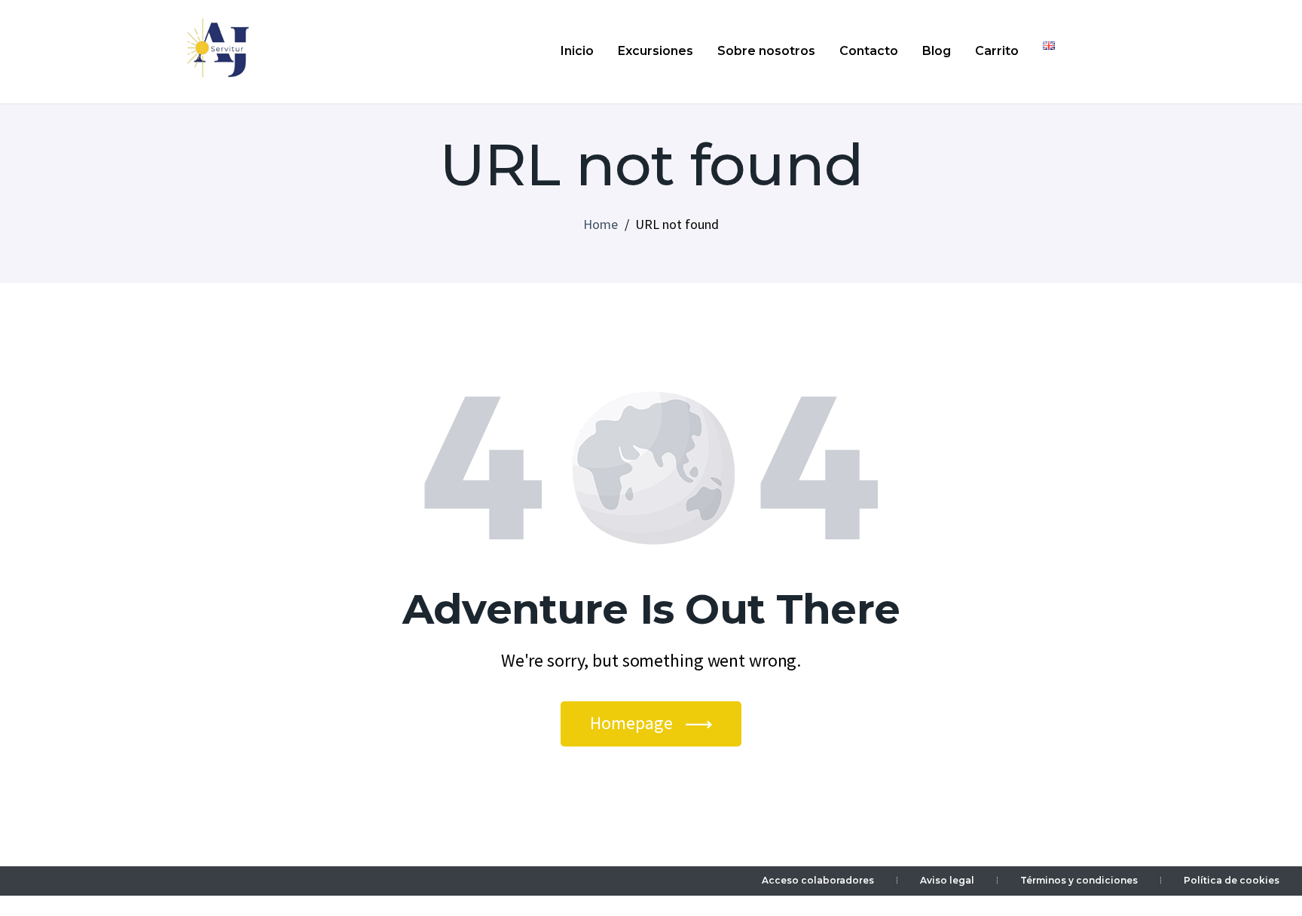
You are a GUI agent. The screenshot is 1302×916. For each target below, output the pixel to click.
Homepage (631, 722)
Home (600, 224)
